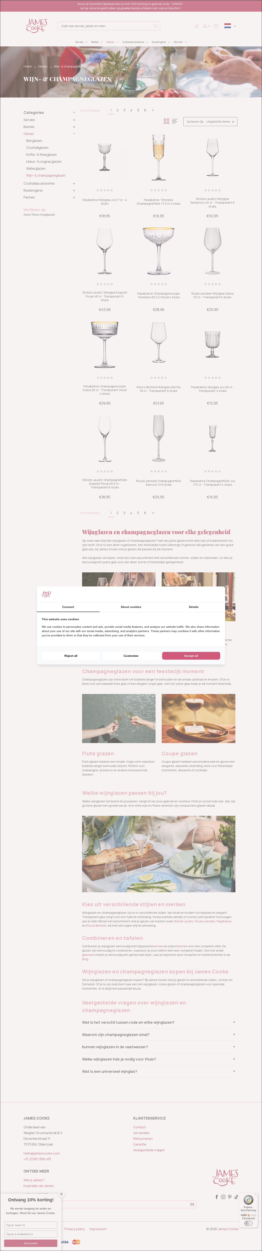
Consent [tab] (68, 607)
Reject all (70, 655)
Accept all (191, 655)
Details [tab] (194, 607)
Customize (131, 655)
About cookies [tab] (131, 607)
